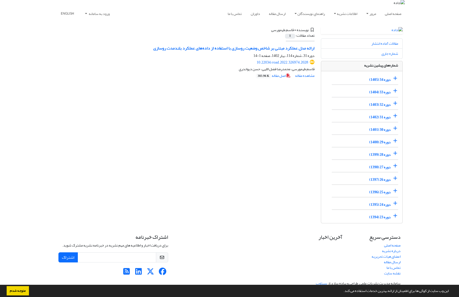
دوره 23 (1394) (380, 217)
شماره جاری (389, 53)
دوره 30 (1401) (380, 129)
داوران (255, 13)
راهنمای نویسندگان (311, 13)
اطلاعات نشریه (347, 13)
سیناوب (321, 283)
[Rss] (126, 273)
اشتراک (68, 257)
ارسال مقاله (277, 13)
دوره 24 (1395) (380, 204)
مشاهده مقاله (304, 75)
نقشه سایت (392, 273)
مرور (372, 13)
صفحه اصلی (393, 13)
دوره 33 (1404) (380, 92)
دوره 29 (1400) (380, 142)
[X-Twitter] (150, 273)
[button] (342, 291)
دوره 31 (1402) (380, 117)
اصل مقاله (272, 75)
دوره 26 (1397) (380, 179)
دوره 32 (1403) (380, 104)
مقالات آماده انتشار (384, 43)
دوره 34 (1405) (380, 79)
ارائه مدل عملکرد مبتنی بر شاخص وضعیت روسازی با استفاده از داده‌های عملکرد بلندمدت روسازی (233, 48)
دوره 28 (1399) (380, 154)
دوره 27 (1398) (380, 167)
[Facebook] (162, 273)
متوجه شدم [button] (18, 290)
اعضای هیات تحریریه (386, 256)
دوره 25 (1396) (380, 192)
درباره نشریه (391, 250)
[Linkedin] (138, 273)
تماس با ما (235, 13)
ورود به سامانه (99, 13)
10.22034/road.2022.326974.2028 (282, 62)
